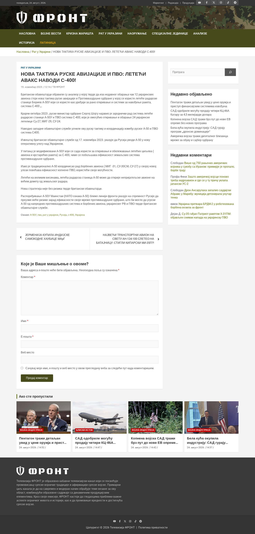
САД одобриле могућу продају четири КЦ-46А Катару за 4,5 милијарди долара (95, 444)
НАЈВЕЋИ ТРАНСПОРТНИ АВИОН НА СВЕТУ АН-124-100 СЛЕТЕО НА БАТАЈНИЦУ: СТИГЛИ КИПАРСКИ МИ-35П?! (125, 238)
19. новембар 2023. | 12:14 (35, 87)
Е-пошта (27, 336)
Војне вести (51, 33)
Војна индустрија (31, 430)
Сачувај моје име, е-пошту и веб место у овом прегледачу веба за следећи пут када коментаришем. (90, 368)
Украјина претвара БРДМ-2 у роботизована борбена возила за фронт (202, 205)
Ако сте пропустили (36, 396)
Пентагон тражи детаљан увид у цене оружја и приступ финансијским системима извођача (43, 444)
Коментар (28, 277)
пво (40, 214)
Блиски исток (84, 430)
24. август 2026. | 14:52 (31, 447)
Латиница (48, 42)
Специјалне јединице (170, 33)
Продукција (188, 3)
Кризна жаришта (80, 33)
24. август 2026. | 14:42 (143, 447)
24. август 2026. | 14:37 (199, 447)
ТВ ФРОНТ (59, 87)
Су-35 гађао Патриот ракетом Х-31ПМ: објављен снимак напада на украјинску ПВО (201, 215)
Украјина (80, 214)
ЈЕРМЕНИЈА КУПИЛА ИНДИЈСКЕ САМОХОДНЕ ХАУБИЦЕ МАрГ (47, 236)
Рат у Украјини (110, 33)
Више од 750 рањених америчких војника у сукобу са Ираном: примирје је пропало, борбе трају (203, 166)
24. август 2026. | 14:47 (87, 447)
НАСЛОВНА (27, 33)
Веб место (27, 352)
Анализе (200, 33)
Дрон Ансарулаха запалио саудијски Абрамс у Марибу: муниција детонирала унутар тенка (201, 194)
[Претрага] (230, 72)
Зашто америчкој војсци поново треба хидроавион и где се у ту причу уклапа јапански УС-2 (200, 180)
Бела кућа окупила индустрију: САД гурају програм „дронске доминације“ (206, 444)
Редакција (173, 3)
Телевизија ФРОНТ (122, 527)
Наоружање (137, 33)
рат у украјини (50, 214)
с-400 (71, 214)
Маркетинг (158, 3)
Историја (27, 42)
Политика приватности (153, 527)
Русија (63, 214)
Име (24, 321)
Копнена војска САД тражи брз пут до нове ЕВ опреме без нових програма (153, 442)
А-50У (33, 214)
